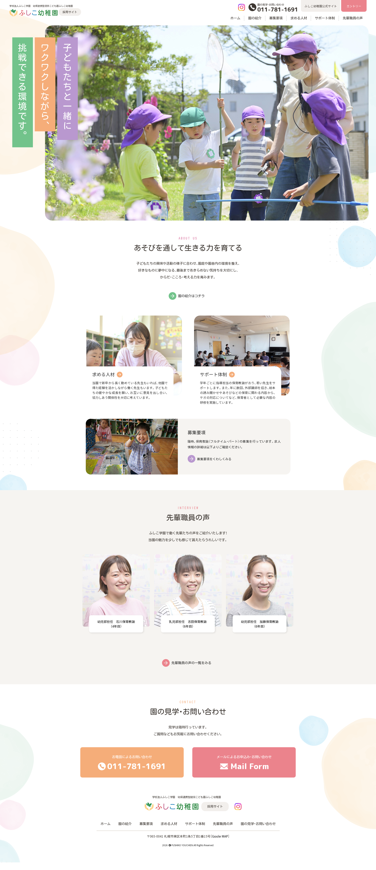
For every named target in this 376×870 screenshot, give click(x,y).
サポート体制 (325, 18)
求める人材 (298, 18)
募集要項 (276, 18)
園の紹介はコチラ (191, 296)
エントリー (354, 6)
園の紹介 (254, 18)
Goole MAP (220, 836)
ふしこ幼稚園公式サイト (321, 6)
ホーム (235, 18)
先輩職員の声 (353, 18)
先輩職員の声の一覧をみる (191, 663)
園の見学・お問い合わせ (258, 823)
